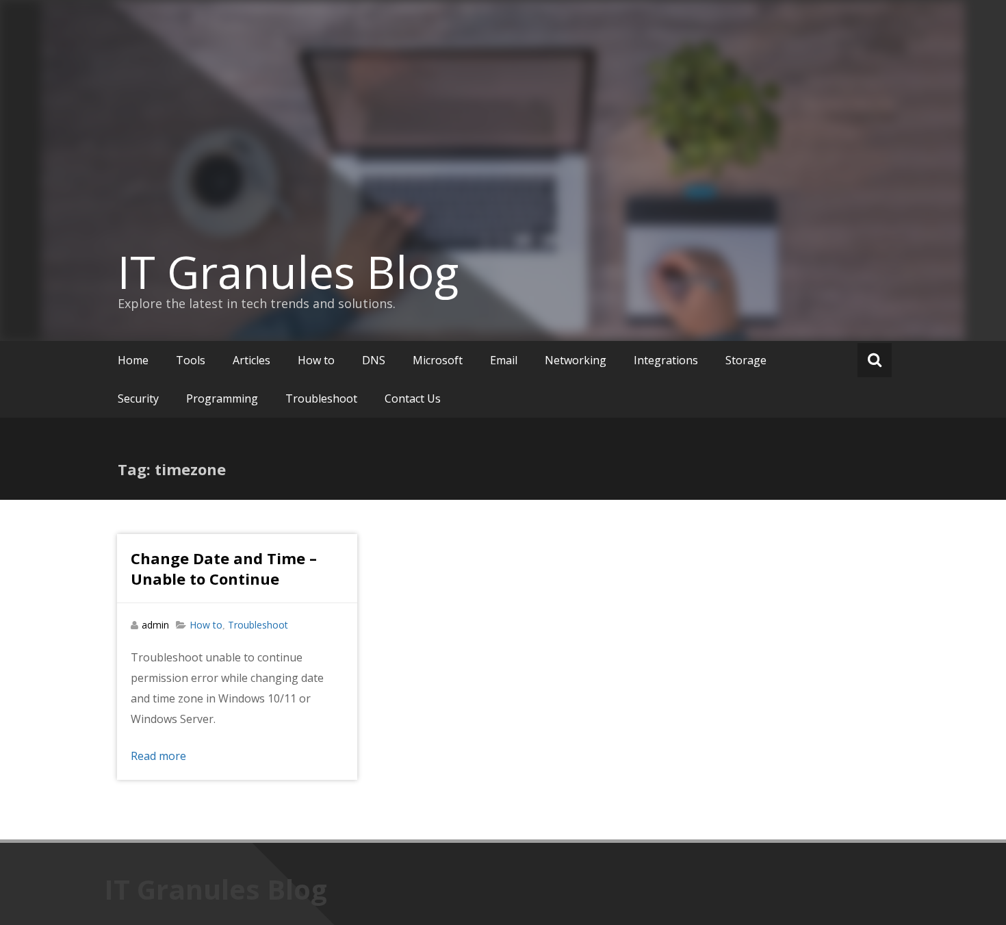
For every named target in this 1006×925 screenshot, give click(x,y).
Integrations (666, 360)
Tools (190, 360)
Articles (251, 360)
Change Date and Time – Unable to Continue (224, 568)
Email (503, 360)
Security (138, 398)
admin (155, 624)
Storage (745, 360)
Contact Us (413, 398)
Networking (575, 360)
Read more (158, 755)
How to (316, 360)
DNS (373, 360)
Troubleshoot (321, 398)
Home (133, 360)
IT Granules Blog (288, 272)
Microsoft (438, 360)
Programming (222, 398)
